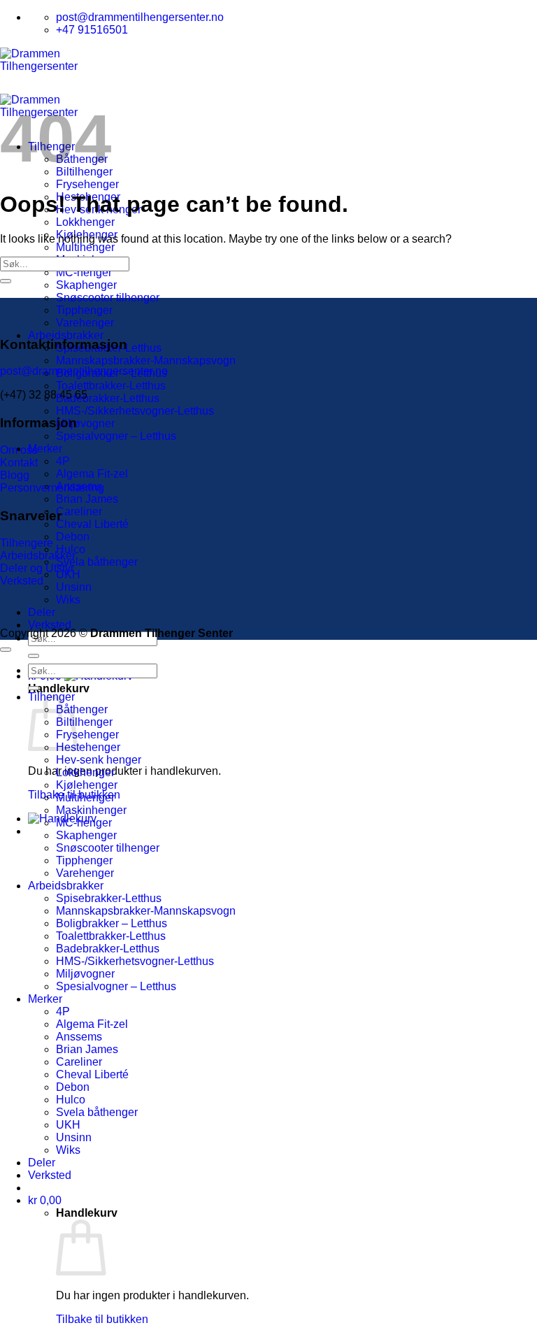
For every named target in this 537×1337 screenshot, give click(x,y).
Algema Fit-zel (92, 474)
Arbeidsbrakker (65, 335)
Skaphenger (86, 285)
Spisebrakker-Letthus (109, 898)
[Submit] (33, 656)
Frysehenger (87, 184)
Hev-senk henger (98, 760)
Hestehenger (88, 747)
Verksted (49, 625)
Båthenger (82, 709)
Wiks (68, 600)
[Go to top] (5, 650)
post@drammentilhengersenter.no (84, 371)
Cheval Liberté (92, 524)
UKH (68, 1125)
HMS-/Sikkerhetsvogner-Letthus (135, 411)
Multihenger (85, 247)
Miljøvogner (85, 423)
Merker (45, 449)
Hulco (70, 1100)
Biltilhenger (84, 722)
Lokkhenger (85, 222)
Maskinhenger (91, 810)
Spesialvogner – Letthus (116, 436)
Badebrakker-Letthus (107, 398)
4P (63, 461)
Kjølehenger (86, 785)
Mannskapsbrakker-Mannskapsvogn (146, 360)
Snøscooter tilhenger (107, 297)
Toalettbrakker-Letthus (111, 386)
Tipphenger (84, 310)
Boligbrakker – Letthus (111, 923)
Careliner (79, 511)
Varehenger (85, 323)
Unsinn (74, 587)
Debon (73, 537)
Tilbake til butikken (102, 1319)
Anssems (79, 1037)
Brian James (87, 499)
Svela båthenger (97, 562)
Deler (41, 612)
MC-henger (84, 272)
